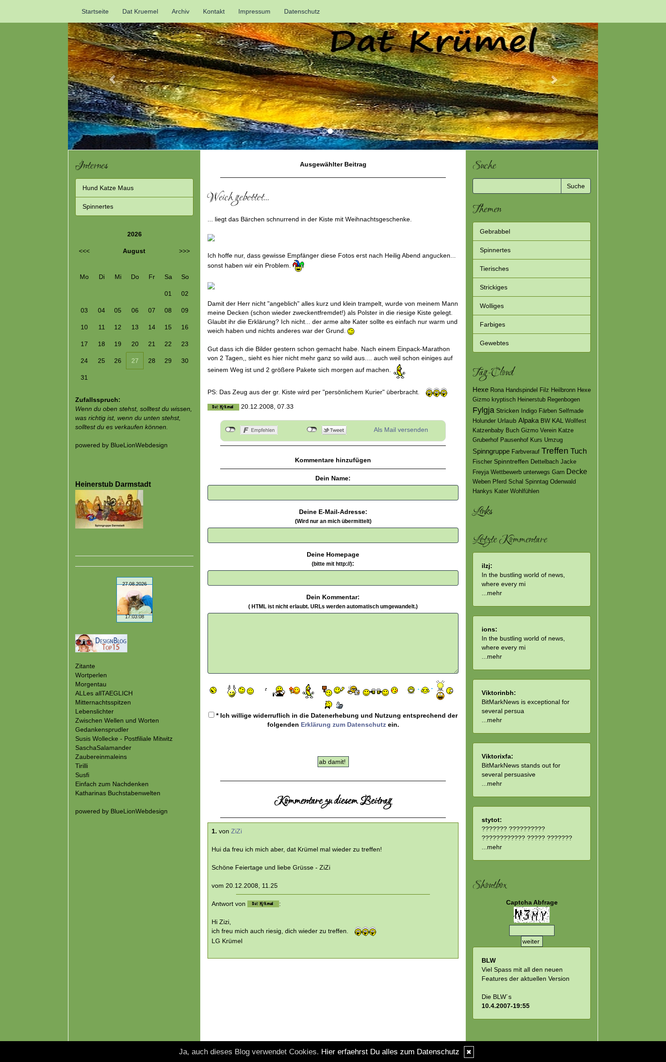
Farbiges (492, 324)
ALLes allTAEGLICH (104, 693)
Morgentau (90, 684)
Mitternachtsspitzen (103, 702)
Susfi (82, 774)
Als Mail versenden (401, 429)
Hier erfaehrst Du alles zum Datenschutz (390, 1051)
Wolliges (492, 305)
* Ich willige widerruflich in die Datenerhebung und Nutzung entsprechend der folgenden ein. (336, 720)
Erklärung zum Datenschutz (343, 724)
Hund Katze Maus (108, 187)
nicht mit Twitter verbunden (312, 429)
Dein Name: (333, 478)
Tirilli (81, 765)
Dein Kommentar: (333, 601)
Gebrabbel (495, 231)
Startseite (95, 11)
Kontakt (214, 11)
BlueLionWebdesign (139, 445)
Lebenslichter (94, 711)
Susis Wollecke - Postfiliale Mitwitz (124, 738)
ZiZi (236, 831)
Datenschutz (302, 11)
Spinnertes (97, 206)
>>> (184, 250)
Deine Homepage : (333, 559)
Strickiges (493, 287)
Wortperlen (91, 675)
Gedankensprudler (102, 729)
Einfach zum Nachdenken (112, 784)
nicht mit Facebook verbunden (230, 429)
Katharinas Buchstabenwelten (117, 793)
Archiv (180, 11)
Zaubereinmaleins (101, 756)
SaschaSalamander (103, 747)
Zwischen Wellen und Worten (117, 720)
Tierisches (494, 268)
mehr (494, 593)
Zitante (85, 666)
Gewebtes (494, 343)
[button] (108, 75)
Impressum (254, 11)
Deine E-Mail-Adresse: (333, 516)
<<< (84, 250)
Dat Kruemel (140, 11)
